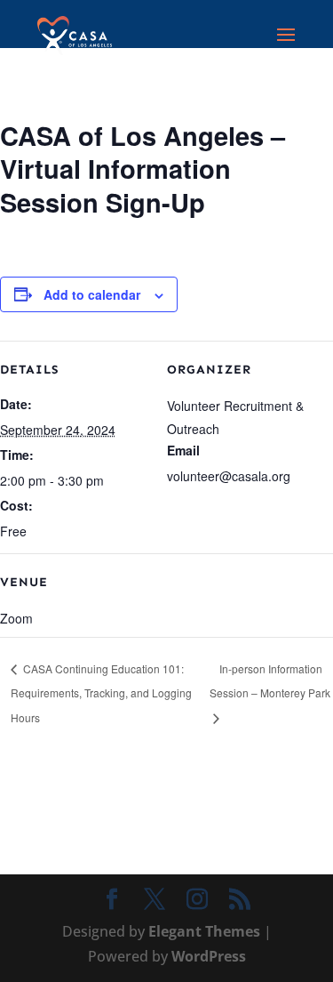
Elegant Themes (204, 931)
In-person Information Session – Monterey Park (270, 681)
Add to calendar (92, 294)
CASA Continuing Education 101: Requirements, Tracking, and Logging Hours (101, 693)
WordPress (208, 956)
